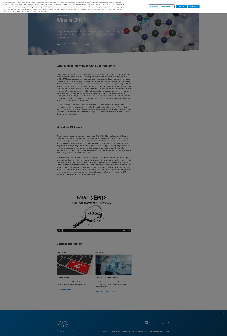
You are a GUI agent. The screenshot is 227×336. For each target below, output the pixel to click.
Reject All (181, 6)
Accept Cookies (194, 6)
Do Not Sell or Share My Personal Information (161, 6)
